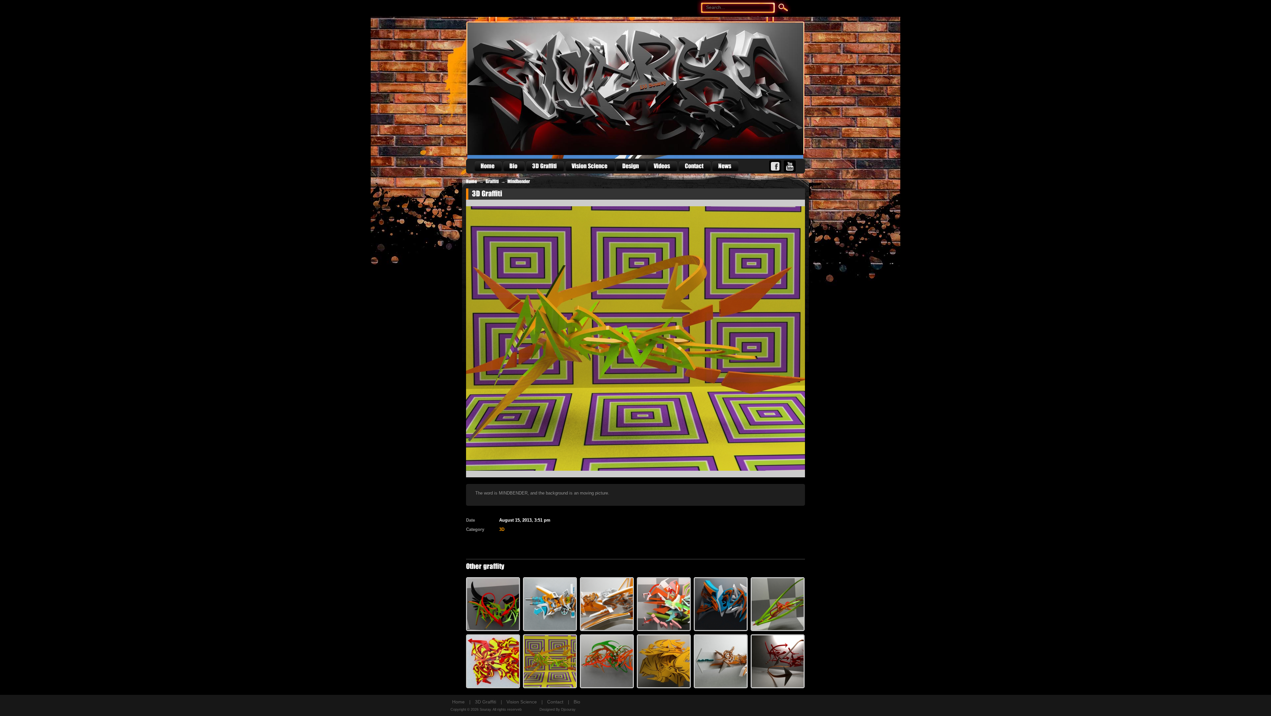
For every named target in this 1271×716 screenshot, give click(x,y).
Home (471, 181)
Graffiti (492, 181)
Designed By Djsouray (558, 709)
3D (501, 529)
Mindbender (518, 181)
